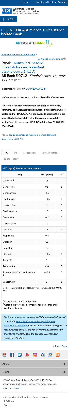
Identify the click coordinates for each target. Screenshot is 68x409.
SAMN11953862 (34, 88)
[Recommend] (12, 355)
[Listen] (42, 355)
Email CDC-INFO (11, 388)
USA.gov (6, 405)
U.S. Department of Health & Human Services (25, 397)
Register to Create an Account (51, 2)
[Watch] (50, 355)
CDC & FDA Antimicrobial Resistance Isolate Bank (33, 32)
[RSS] (58, 355)
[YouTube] (27, 355)
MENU (10, 19)
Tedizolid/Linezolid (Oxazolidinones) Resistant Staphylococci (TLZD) (22, 67)
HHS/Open (8, 401)
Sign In (25, 2)
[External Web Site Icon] (45, 89)
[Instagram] (35, 355)
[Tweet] (20, 355)
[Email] (4, 355)
